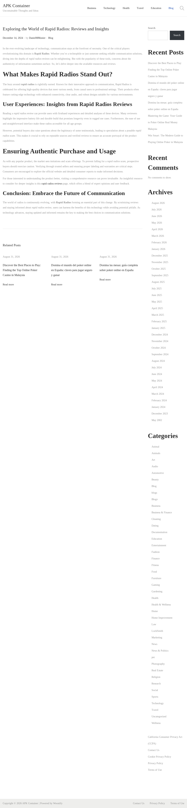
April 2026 (157, 229)
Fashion (156, 552)
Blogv (155, 499)
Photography (158, 663)
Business (156, 506)
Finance (156, 558)
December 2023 (160, 413)
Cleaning (156, 519)
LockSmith (157, 631)
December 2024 (160, 334)
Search (151, 28)
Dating (155, 525)
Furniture (156, 578)
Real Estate (157, 670)
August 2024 (158, 361)
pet (153, 657)
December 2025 (160, 255)
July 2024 (157, 367)
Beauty (155, 479)
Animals (156, 453)
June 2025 (157, 295)
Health (155, 598)
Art (153, 459)
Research (156, 683)
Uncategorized (159, 716)
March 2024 (158, 393)
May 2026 (157, 222)
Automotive (158, 473)
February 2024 (159, 400)
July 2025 (157, 288)
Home (155, 611)
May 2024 (157, 380)
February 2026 (159, 242)
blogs (154, 492)
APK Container (16, 5)
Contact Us (153, 750)
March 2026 (158, 236)
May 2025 (157, 301)
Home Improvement (162, 617)
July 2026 (157, 209)
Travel (155, 710)
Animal (155, 446)
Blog (50, 38)
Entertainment (159, 545)
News (154, 644)
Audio (155, 466)
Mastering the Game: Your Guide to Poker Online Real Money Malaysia (165, 122)
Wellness (156, 723)
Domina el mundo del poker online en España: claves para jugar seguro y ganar (71, 270)
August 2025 (158, 282)
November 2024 (160, 341)
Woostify (57, 803)
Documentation (159, 532)
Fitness (155, 565)
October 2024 (159, 347)
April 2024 (157, 387)
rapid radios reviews (51, 183)
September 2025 (160, 275)
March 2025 (158, 315)
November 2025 (160, 262)
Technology (158, 703)
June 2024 (157, 374)
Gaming (156, 585)
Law (154, 624)
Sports (155, 696)
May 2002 (157, 420)
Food (154, 571)
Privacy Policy (155, 763)
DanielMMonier (37, 38)
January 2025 (158, 328)
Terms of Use (155, 770)
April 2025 (157, 308)
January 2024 (158, 407)
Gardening (157, 591)
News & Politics (160, 650)
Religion (156, 677)
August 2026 (158, 203)
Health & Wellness (161, 604)
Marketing (157, 637)
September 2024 (160, 354)
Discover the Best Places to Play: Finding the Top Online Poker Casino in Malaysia (22, 270)
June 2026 (157, 216)
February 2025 (159, 321)
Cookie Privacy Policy (159, 756)
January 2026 (158, 249)
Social (155, 690)
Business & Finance (162, 512)
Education (157, 538)
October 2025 (159, 268)
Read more (8, 284)
